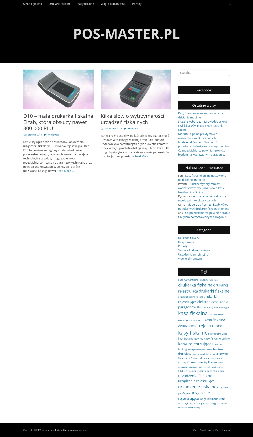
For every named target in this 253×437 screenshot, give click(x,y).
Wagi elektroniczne (113, 4)
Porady (136, 4)
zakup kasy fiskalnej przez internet (212, 403)
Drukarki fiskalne (60, 4)
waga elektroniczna (212, 399)
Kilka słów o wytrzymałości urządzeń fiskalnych (132, 119)
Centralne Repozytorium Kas (203, 279)
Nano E (215, 354)
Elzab (200, 307)
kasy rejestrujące (195, 344)
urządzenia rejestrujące (196, 380)
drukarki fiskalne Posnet (190, 296)
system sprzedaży (195, 370)
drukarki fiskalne (214, 291)
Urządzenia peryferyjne (193, 254)
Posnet (192, 362)
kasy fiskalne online (217, 338)
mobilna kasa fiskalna (201, 354)
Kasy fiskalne (85, 4)
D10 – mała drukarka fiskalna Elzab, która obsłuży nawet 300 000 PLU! (58, 122)
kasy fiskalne (193, 332)
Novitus (223, 353)
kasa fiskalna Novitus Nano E (191, 320)
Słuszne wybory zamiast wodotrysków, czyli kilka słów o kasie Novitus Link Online (203, 126)
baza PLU (183, 279)
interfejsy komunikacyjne (216, 307)
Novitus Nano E (185, 358)
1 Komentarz (52, 134)
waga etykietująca (187, 403)
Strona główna (32, 4)
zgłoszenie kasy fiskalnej (189, 408)
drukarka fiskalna (195, 285)
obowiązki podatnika (203, 358)
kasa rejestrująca (205, 326)
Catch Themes (222, 429)
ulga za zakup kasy (214, 370)
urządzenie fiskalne (197, 386)
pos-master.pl (126, 33)
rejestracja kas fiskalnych (199, 367)
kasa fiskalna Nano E (217, 314)
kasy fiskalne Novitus (190, 338)
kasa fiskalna (193, 313)
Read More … (65, 171)
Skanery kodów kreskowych (196, 250)
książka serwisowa (198, 349)
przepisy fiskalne (207, 362)
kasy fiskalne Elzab (217, 333)
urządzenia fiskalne (195, 375)
